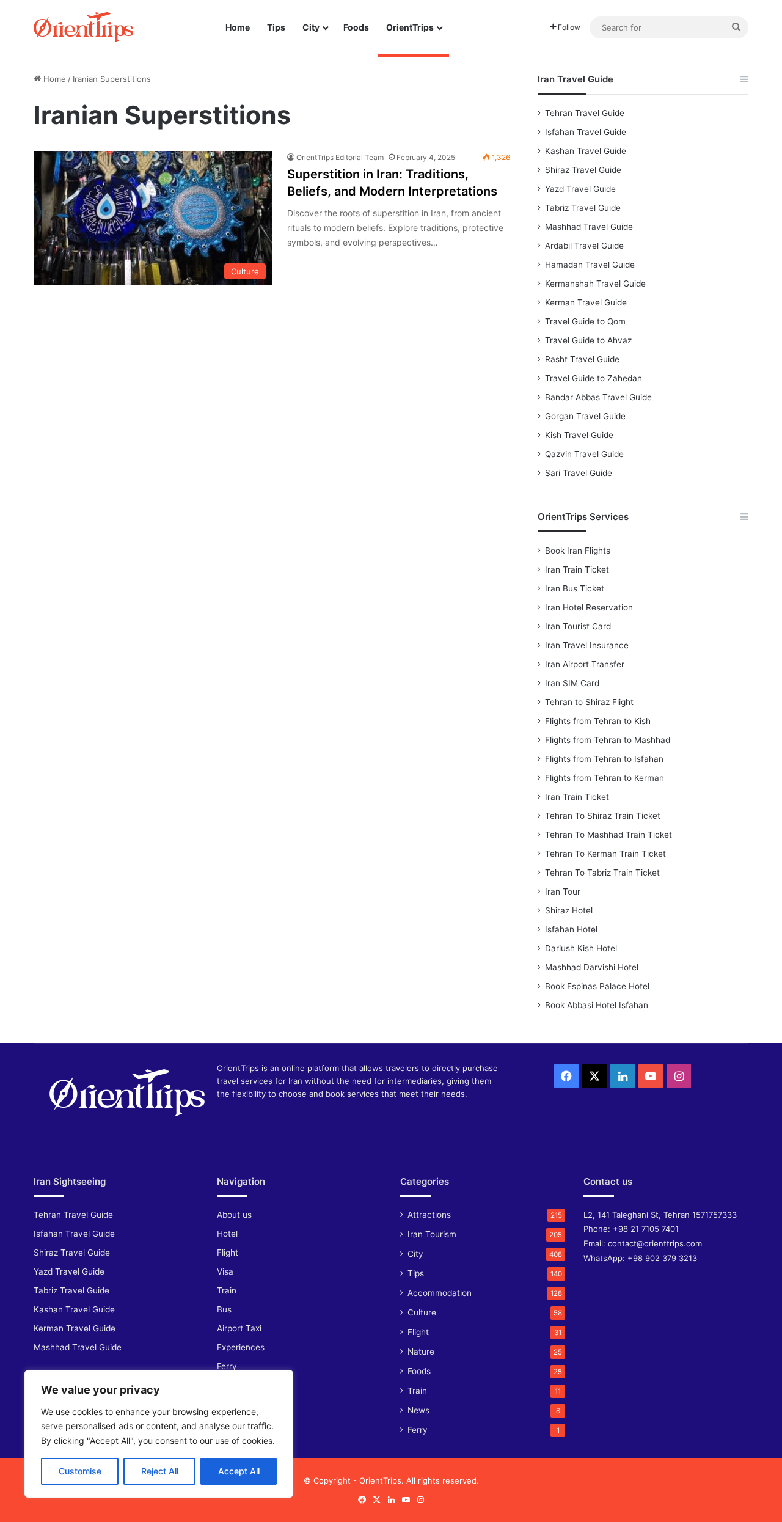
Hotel (227, 1233)
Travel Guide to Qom (585, 321)
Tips (276, 27)
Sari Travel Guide (578, 473)
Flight (227, 1252)
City (311, 27)
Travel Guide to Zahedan (593, 378)
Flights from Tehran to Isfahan (604, 759)
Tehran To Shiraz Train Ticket (602, 816)
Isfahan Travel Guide (585, 132)
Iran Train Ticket (577, 569)
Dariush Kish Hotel (581, 948)
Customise (80, 1471)
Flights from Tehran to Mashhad (607, 740)
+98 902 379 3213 (662, 1258)
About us (234, 1215)
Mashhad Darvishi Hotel (591, 967)
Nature (420, 1351)
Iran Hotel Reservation (589, 607)
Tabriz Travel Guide (583, 208)
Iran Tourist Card (578, 626)
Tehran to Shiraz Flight (589, 702)
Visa (225, 1271)
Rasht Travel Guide (582, 359)
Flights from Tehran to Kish (598, 721)
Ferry (227, 1366)
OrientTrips (410, 27)
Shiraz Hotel (569, 910)
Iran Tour (562, 891)
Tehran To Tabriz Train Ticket (602, 872)
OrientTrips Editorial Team (340, 157)
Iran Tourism (431, 1234)
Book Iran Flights (577, 550)
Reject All (159, 1471)
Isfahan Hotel (571, 929)
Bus (224, 1309)
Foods (356, 27)
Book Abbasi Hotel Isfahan (596, 1005)
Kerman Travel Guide (586, 302)
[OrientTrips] (83, 27)
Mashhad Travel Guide (589, 227)
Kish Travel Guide (579, 435)
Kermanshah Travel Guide (595, 283)
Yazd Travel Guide (580, 189)
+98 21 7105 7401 (646, 1229)
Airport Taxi (239, 1328)
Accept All (239, 1471)
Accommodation (439, 1293)
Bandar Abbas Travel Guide (598, 397)
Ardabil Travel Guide (584, 246)
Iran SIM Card (572, 683)
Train (226, 1290)
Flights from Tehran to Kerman (604, 778)
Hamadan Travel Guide (590, 264)
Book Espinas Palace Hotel (597, 986)
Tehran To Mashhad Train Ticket (608, 835)
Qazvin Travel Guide (584, 454)
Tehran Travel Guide (584, 113)
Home (237, 27)
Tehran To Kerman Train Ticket (605, 853)
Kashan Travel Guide (585, 151)
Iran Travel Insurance (587, 645)
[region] (158, 1434)
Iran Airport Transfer (584, 664)
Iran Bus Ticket (574, 588)
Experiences (241, 1347)
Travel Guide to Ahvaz (588, 340)
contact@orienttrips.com (655, 1243)
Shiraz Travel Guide (583, 170)
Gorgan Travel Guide (585, 416)
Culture (421, 1312)
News (418, 1410)
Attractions (429, 1215)
